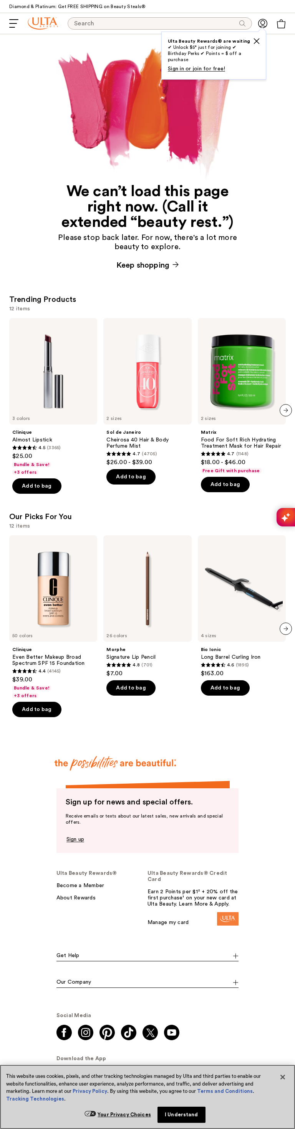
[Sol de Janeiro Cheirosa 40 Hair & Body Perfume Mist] (147, 392)
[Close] (282, 1077)
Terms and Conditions (225, 1091)
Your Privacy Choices (124, 1114)
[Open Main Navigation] (13, 23)
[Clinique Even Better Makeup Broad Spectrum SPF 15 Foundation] (53, 617)
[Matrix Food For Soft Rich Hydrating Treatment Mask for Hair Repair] (242, 396)
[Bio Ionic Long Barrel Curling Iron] (242, 606)
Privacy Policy (90, 1091)
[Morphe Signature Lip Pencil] (147, 606)
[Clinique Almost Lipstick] (53, 396)
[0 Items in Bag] (281, 24)
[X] (257, 41)
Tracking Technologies (35, 1098)
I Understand (181, 1114)
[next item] (286, 410)
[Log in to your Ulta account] (262, 23)
